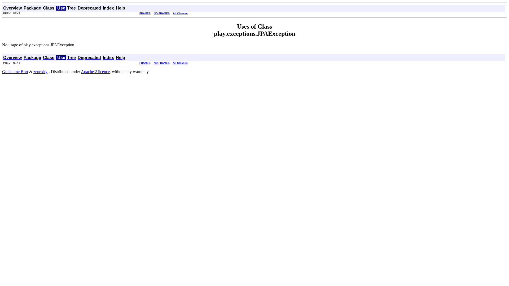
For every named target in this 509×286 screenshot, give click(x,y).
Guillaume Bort (15, 71)
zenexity (40, 71)
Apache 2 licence (95, 71)
